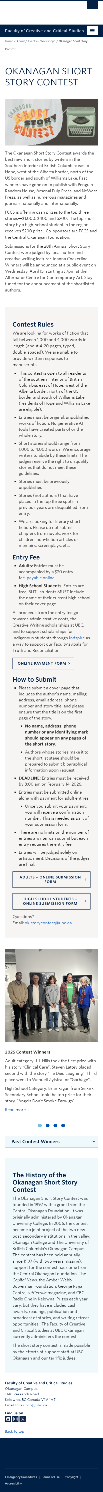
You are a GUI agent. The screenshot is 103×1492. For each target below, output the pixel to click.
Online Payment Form (42, 663)
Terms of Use (51, 1477)
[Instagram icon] (15, 1421)
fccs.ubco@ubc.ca (31, 1405)
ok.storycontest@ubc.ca (48, 923)
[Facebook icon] (8, 1421)
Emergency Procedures (21, 1477)
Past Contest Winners (36, 1141)
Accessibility (13, 1483)
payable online (40, 577)
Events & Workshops (42, 41)
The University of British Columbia (37, 10)
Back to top (15, 1431)
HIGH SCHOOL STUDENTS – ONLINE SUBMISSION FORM (50, 901)
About (20, 41)
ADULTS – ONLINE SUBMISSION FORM (50, 879)
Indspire (77, 638)
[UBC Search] (92, 6)
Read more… (17, 1109)
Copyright (71, 1477)
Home (9, 41)
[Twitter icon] (23, 1421)
